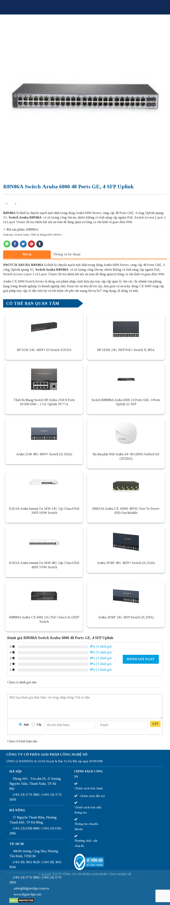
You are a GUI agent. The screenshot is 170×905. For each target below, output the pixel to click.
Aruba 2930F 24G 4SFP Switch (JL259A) (126, 617)
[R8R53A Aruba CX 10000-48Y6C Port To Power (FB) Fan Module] (126, 488)
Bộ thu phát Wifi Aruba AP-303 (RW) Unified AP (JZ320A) (126, 456)
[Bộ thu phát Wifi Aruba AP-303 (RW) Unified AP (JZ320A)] (126, 433)
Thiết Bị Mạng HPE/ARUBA (46, 234)
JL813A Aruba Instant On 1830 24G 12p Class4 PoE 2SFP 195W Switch (44, 511)
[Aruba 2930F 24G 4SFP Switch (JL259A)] (126, 596)
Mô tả (27, 254)
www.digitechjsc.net (27, 894)
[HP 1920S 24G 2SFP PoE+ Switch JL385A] (126, 329)
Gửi (155, 723)
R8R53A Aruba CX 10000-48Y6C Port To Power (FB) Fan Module (125, 511)
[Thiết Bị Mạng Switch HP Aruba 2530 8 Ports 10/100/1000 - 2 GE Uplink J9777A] (44, 379)
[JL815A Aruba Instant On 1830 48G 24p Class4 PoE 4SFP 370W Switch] (44, 542)
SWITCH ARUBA (16, 265)
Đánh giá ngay (141, 659)
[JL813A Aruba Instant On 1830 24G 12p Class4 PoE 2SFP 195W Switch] (44, 488)
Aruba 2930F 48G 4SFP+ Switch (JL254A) (126, 563)
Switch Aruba (22, 234)
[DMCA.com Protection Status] (21, 900)
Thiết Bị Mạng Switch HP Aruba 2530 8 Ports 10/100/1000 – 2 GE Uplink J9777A (44, 402)
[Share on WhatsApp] (7, 244)
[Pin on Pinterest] (31, 244)
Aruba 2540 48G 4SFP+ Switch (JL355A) (44, 454)
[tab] (27, 254)
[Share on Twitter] (23, 244)
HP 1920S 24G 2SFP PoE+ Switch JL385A (126, 350)
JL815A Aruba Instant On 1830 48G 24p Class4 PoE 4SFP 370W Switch (44, 565)
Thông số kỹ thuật (66, 254)
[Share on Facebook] (15, 244)
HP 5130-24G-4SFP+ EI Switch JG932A (44, 350)
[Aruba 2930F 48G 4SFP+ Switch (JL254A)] (126, 542)
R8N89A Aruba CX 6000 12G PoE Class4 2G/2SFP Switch (44, 619)
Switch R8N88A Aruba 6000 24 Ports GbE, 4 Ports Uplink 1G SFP (126, 402)
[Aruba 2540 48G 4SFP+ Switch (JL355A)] (44, 433)
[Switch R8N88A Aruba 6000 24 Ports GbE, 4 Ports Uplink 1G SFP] (126, 379)
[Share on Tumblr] (39, 244)
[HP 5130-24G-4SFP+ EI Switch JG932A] (44, 329)
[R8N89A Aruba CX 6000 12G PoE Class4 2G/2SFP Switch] (44, 596)
